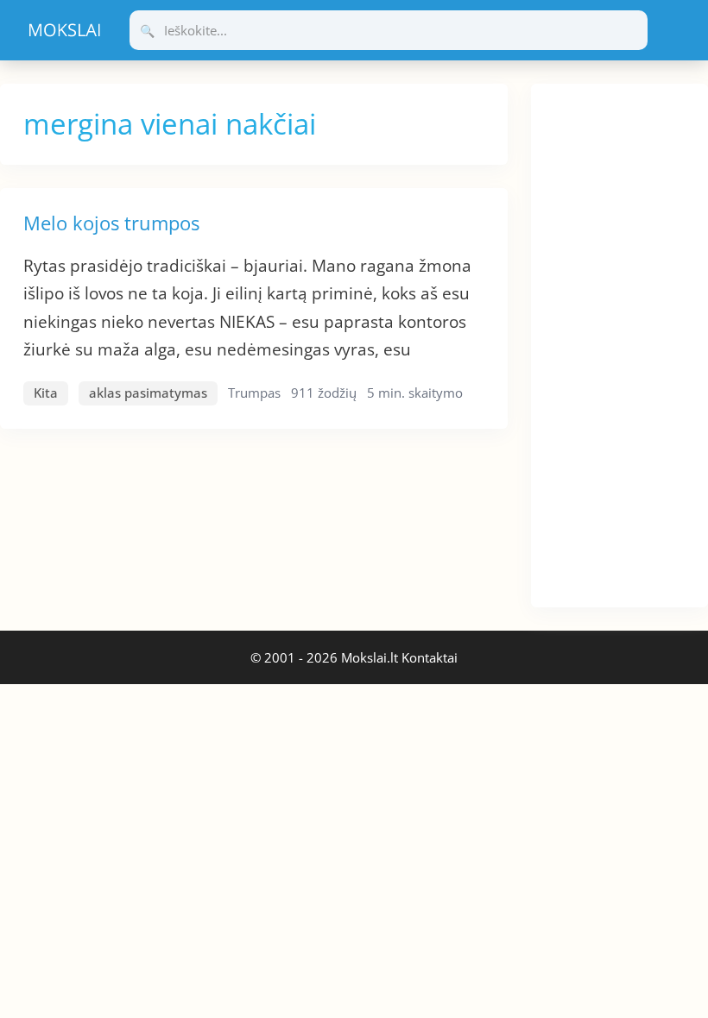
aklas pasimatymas (148, 392)
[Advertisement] (619, 342)
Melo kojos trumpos (111, 223)
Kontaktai (429, 657)
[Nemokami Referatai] (65, 30)
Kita (46, 392)
